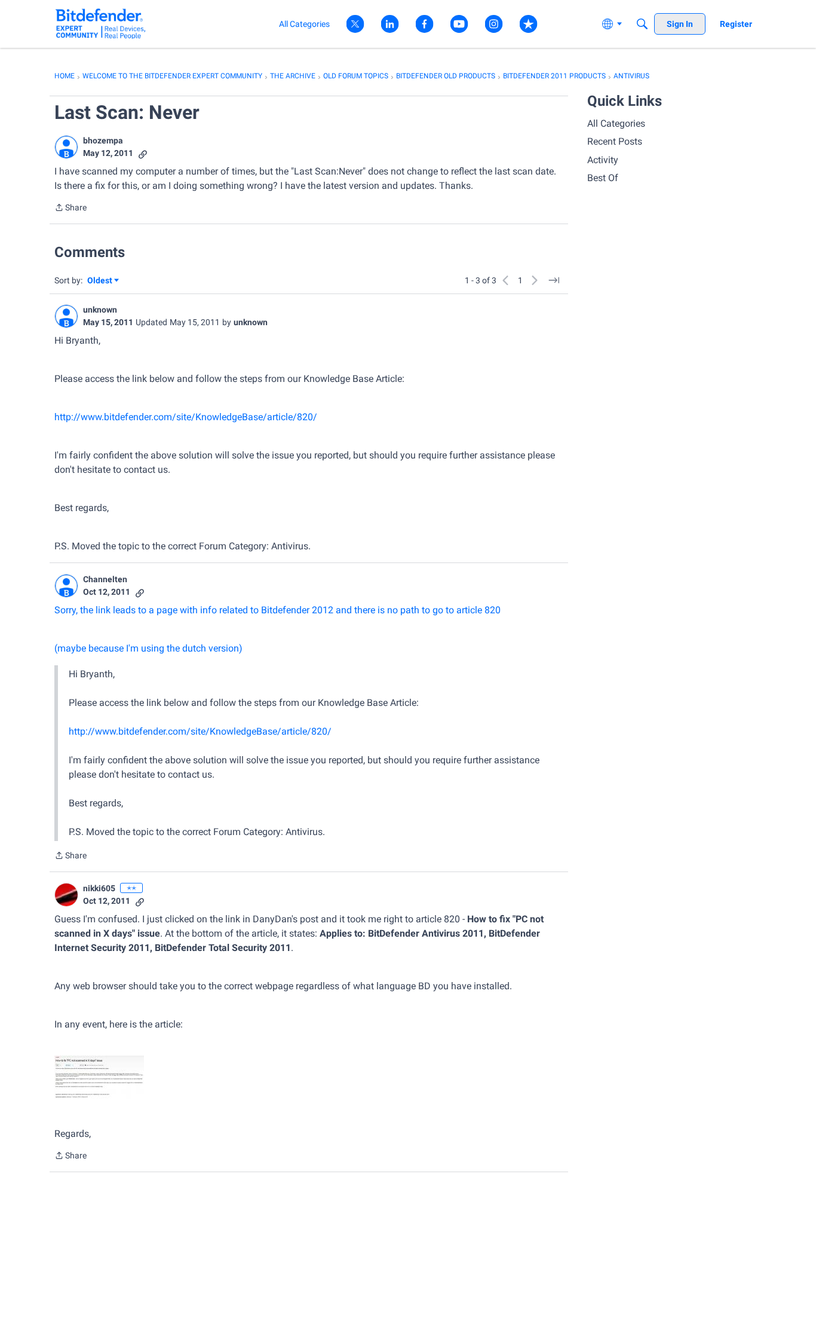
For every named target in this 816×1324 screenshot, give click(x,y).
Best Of (602, 178)
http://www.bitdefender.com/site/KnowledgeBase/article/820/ (185, 417)
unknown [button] (100, 309)
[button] (66, 147)
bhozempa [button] (103, 140)
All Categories (616, 123)
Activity (602, 160)
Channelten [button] (105, 579)
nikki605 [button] (99, 888)
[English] (100, 23)
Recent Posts (614, 141)
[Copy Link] (143, 153)
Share (70, 209)
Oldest (100, 281)
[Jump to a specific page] (553, 280)
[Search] (642, 24)
